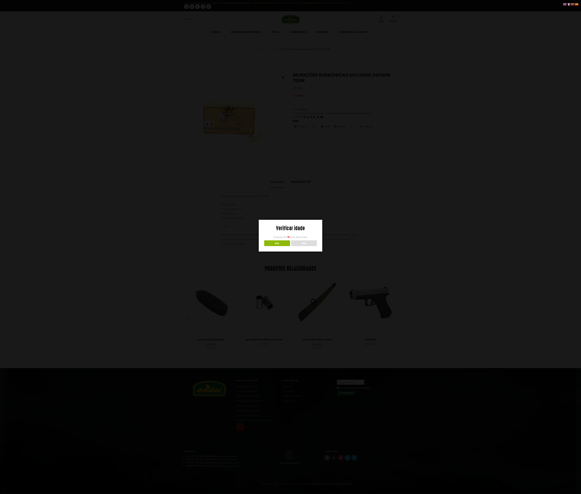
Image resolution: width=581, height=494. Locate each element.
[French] (569, 4)
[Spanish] (577, 4)
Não (304, 243)
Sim (277, 243)
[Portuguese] (573, 4)
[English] (565, 4)
